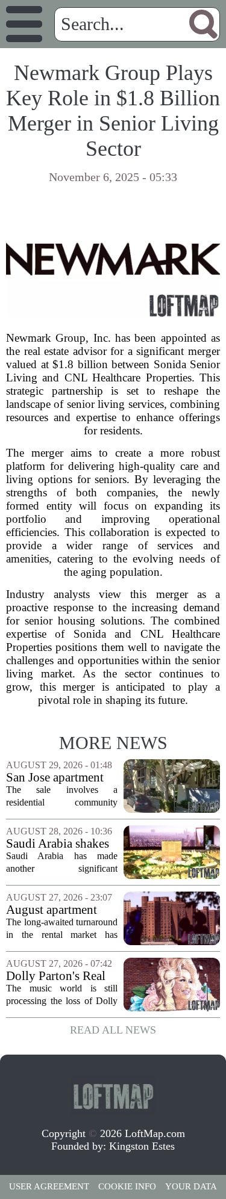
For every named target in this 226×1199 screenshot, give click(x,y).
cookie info (127, 1186)
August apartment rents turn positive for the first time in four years (61, 910)
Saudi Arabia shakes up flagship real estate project (61, 843)
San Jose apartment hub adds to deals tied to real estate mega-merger (61, 777)
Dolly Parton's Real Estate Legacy (55, 976)
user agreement (49, 1186)
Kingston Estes (142, 1146)
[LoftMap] (113, 1095)
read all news (113, 1030)
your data (191, 1186)
